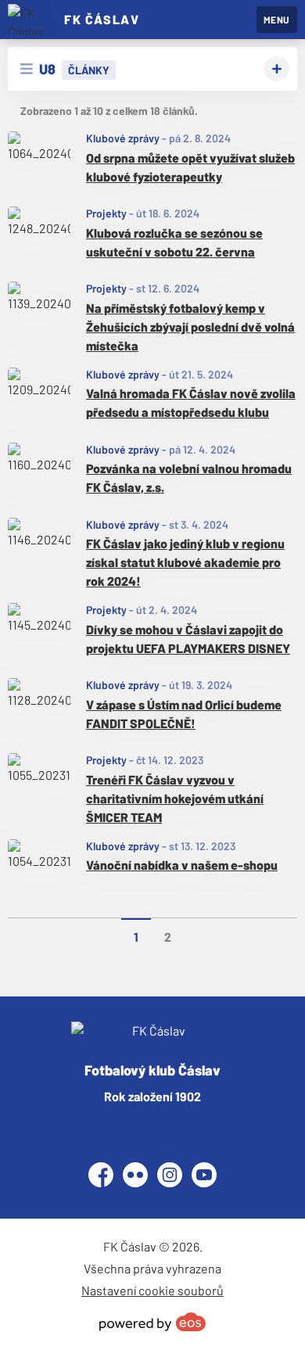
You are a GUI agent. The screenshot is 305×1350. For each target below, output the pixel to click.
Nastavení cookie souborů (152, 1290)
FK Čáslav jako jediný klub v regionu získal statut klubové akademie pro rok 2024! (185, 562)
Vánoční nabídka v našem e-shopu (182, 864)
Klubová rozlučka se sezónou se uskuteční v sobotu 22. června (174, 242)
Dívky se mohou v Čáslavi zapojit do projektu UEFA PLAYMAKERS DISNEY (188, 638)
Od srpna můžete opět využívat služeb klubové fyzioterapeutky (190, 167)
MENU (277, 19)
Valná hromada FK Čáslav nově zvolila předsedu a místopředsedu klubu (191, 402)
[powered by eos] (152, 1321)
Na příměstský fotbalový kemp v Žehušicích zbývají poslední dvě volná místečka (190, 326)
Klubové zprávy (123, 138)
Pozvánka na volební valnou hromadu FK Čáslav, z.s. (189, 477)
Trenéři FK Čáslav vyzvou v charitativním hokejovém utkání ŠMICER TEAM (175, 798)
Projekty (106, 213)
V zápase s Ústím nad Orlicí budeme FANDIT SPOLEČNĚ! (184, 714)
